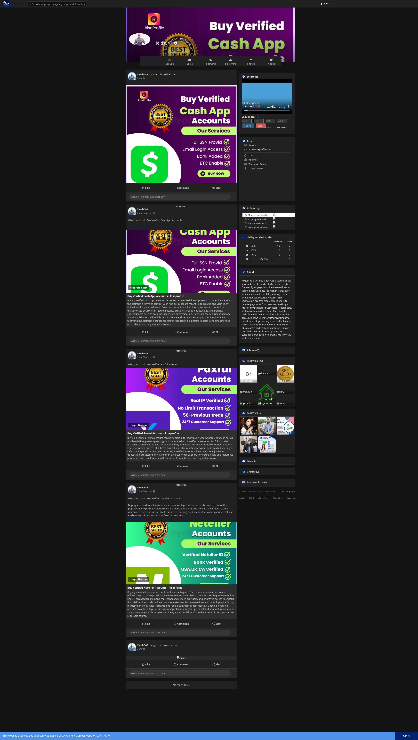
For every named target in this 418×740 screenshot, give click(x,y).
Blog (251, 498)
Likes (250, 461)
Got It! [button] (406, 735)
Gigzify (263, 164)
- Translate (147, 213)
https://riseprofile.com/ (260, 149)
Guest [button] (325, 3)
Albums (251, 350)
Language (289, 492)
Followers (252, 412)
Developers (278, 498)
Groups (251, 471)
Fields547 (163, 43)
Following (252, 360)
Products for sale (257, 482)
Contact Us (263, 498)
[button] (58, 3)
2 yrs (139, 78)
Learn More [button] (103, 735)
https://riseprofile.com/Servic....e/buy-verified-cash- (156, 227)
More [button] (290, 498)
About (242, 498)
